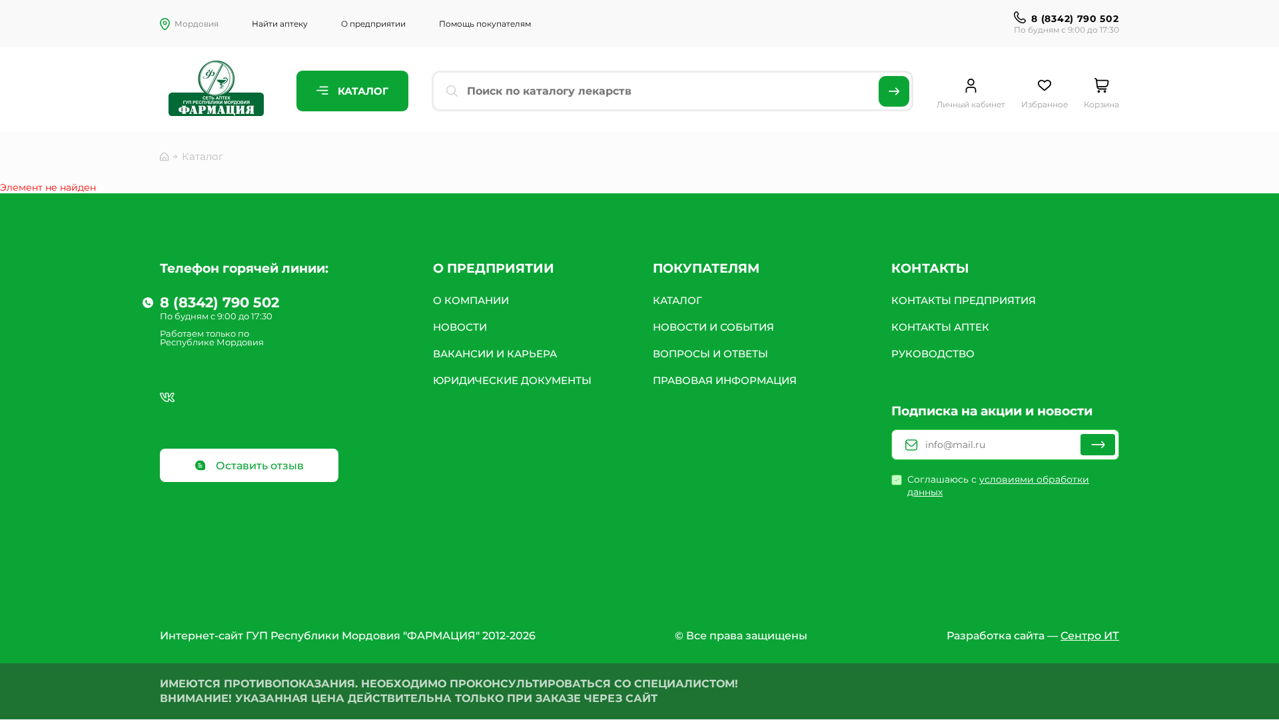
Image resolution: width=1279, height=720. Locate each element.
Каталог (361, 91)
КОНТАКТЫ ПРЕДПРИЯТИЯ (963, 300)
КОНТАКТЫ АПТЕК (940, 327)
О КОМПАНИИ (471, 300)
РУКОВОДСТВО (933, 353)
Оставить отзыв (258, 465)
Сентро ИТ (1090, 635)
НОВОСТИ (460, 327)
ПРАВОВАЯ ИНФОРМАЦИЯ (725, 380)
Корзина (1101, 104)
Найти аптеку (280, 24)
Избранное (1044, 104)
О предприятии (373, 24)
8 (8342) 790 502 (1074, 19)
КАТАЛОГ (677, 300)
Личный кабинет (971, 104)
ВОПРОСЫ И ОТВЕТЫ (710, 353)
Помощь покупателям (485, 24)
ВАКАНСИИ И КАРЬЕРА (495, 353)
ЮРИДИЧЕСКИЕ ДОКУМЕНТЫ (512, 380)
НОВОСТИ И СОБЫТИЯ (713, 327)
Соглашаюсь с (998, 485)
